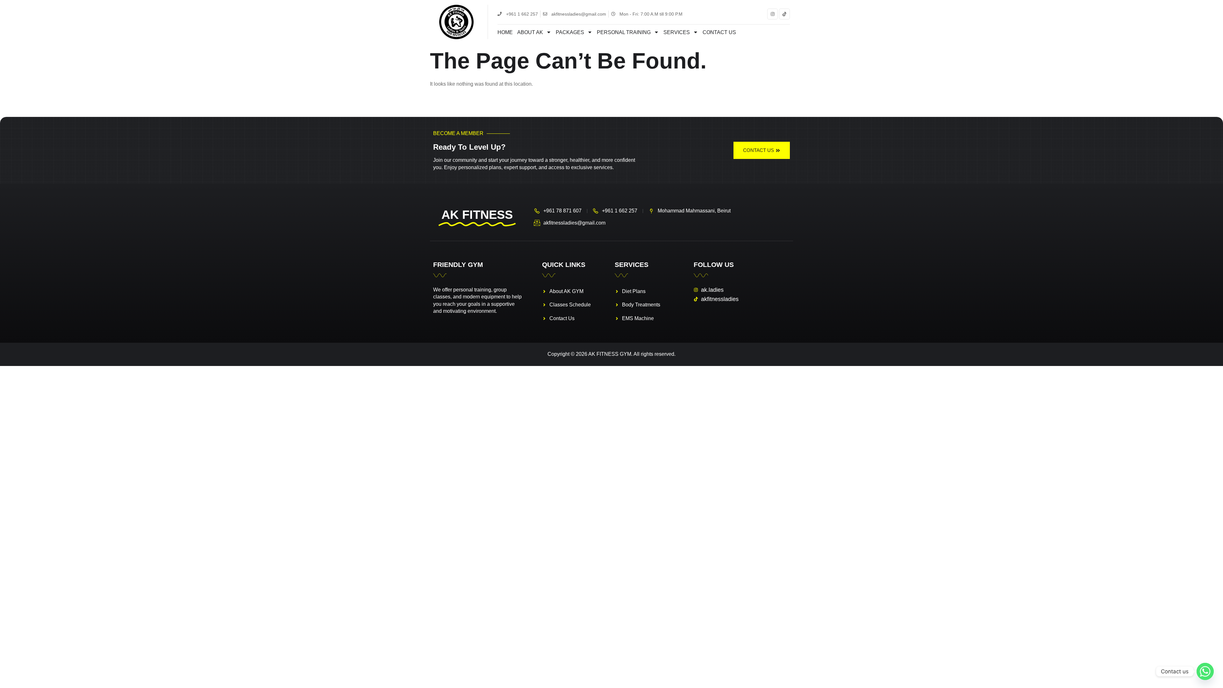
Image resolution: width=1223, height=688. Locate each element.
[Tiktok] (784, 14)
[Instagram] (772, 14)
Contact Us (719, 32)
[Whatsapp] (1205, 671)
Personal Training (624, 32)
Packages (570, 32)
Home (505, 32)
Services (676, 32)
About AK (530, 32)
